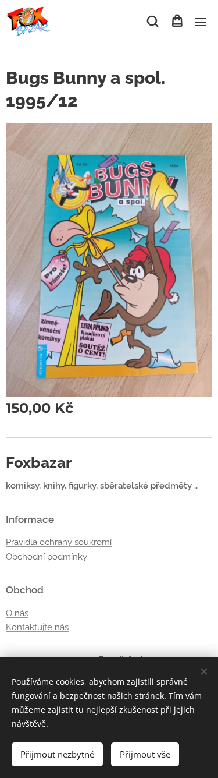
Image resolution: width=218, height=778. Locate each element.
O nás (17, 613)
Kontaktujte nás (37, 627)
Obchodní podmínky (46, 556)
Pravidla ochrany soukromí (59, 542)
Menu (200, 21)
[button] (152, 21)
